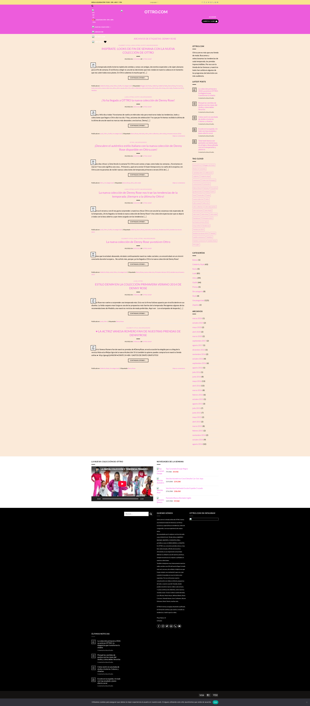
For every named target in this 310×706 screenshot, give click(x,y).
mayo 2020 (197, 327)
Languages (153, 2)
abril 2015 (196, 422)
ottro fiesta (208, 210)
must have (155, 230)
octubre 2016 (197, 359)
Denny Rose (172, 86)
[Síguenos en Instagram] (204, 2)
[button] (212, 17)
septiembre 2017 (199, 341)
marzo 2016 (197, 390)
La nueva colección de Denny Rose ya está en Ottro (138, 241)
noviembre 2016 (199, 354)
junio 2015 (196, 413)
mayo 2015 (197, 417)
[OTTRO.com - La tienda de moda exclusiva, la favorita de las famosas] (155, 19)
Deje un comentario (179, 136)
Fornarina (179, 86)
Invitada (206, 192)
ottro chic (128, 88)
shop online (197, 226)
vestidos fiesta (212, 241)
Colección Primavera (208, 180)
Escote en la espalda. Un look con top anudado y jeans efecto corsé (207, 131)
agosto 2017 (197, 345)
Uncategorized (152, 45)
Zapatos (195, 305)
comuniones (197, 184)
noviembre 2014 (199, 435)
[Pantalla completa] (150, 499)
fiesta (194, 269)
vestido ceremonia (199, 237)
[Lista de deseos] (105, 42)
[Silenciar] (146, 499)
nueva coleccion (107, 88)
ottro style (169, 88)
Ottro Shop (147, 59)
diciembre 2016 (198, 350)
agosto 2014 (197, 444)
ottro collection (136, 88)
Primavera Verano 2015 (162, 272)
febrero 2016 (197, 395)
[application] (122, 483)
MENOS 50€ (99, 32)
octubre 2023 (197, 323)
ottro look (155, 88)
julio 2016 (196, 372)
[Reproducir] (94, 499)
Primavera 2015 (207, 218)
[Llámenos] (213, 2)
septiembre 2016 (199, 363)
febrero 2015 (197, 431)
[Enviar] (151, 514)
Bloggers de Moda (146, 86)
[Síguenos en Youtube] (217, 2)
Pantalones (196, 218)
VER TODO (99, 42)
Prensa (195, 287)
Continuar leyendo (138, 78)
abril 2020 (196, 332)
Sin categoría (197, 291)
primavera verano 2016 (173, 133)
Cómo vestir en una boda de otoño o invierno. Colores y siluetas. (208, 119)
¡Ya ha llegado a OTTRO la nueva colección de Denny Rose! (138, 100)
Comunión (206, 184)
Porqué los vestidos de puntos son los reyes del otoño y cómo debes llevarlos (207, 106)
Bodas (195, 169)
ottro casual (120, 88)
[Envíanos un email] (211, 2)
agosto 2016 (197, 368)
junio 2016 (196, 377)
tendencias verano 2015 (200, 233)
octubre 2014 (197, 439)
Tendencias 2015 (178, 88)
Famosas (206, 188)
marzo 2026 (197, 318)
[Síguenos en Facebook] (202, 2)
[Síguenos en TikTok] (206, 2)
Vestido (213, 233)
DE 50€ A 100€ (100, 37)
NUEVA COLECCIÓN (102, 27)
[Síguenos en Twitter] (208, 2)
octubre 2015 (197, 399)
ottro (114, 88)
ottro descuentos (210, 207)
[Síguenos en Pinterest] (215, 2)
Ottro (137, 45)
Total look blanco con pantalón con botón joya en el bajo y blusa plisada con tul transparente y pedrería (208, 145)
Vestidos (94, 90)
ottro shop (162, 88)
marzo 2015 (197, 426)
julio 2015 (196, 408)
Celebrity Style (124, 45)
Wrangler (196, 245)
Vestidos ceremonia (199, 241)
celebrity (155, 86)
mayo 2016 (197, 381)
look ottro (98, 88)
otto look (141, 133)
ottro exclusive (146, 88)
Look (133, 45)
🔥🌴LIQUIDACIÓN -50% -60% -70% (103, 21)
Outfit (143, 45)
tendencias (206, 226)
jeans (213, 192)
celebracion (209, 173)
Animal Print (197, 165)
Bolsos (195, 260)
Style (194, 296)
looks (208, 195)
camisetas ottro (198, 173)
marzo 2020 (197, 336)
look (92, 88)
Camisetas (202, 169)
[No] (306, 703)
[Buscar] (92, 6)
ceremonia (196, 180)
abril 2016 (196, 386)
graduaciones (197, 192)
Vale (215, 702)
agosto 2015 (197, 404)
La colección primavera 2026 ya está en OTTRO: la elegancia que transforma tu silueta (208, 92)
